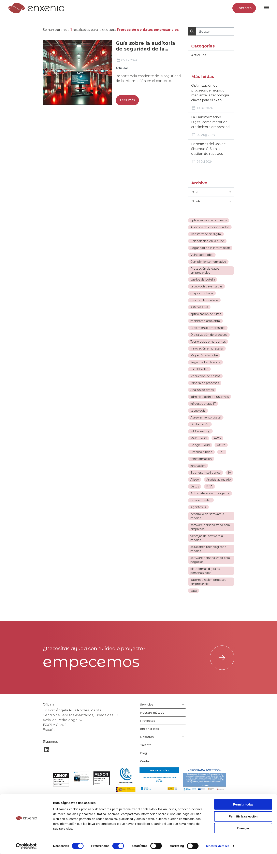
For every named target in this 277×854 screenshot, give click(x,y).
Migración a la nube (204, 355)
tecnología (197, 410)
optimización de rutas (205, 314)
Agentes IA (198, 507)
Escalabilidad (199, 369)
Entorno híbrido (201, 452)
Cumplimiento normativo (208, 262)
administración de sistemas (209, 397)
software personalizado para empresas (210, 527)
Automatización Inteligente (210, 493)
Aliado (194, 479)
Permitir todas (243, 804)
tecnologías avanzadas (206, 286)
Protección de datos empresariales (204, 270)
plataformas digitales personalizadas (205, 571)
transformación (201, 459)
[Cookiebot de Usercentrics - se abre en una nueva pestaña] (26, 846)
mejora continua (201, 293)
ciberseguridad (200, 500)
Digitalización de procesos (208, 335)
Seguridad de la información (210, 248)
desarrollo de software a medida (207, 516)
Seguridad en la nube (205, 362)
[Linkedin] (47, 750)
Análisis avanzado (218, 479)
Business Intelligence (205, 472)
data (193, 591)
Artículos (122, 68)
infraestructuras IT (203, 403)
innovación (198, 466)
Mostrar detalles (217, 846)
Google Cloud (200, 445)
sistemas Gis (199, 307)
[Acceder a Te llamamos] (222, 657)
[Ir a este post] (77, 72)
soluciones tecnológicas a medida (208, 549)
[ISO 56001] (101, 778)
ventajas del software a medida (206, 538)
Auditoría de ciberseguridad (209, 227)
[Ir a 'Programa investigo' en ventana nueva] (204, 779)
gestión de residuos (204, 300)
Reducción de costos (205, 376)
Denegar (243, 828)
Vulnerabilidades (201, 255)
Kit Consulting (200, 431)
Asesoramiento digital (205, 417)
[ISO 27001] (61, 779)
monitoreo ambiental (205, 321)
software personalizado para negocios (210, 560)
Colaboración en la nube (207, 241)
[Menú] (266, 8)
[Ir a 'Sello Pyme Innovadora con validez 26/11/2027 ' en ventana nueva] (125, 779)
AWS (217, 438)
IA (229, 472)
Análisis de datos (202, 390)
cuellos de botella (202, 279)
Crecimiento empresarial (207, 328)
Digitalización (199, 424)
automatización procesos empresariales (208, 582)
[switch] (118, 846)
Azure (221, 445)
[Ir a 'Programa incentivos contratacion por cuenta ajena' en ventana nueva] (159, 779)
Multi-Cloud (198, 438)
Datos (194, 486)
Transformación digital (205, 234)
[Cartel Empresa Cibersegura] (81, 777)
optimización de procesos (208, 220)
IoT (222, 452)
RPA (209, 486)
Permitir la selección (243, 816)
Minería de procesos (204, 383)
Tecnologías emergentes (208, 341)
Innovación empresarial (206, 348)
